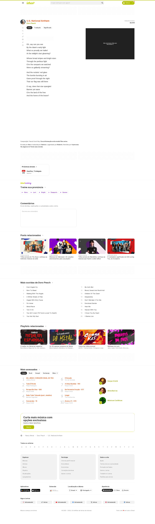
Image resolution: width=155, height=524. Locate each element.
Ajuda (102, 460)
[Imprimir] (23, 39)
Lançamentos (27, 477)
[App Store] (36, 490)
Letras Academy (77, 183)
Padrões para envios (106, 477)
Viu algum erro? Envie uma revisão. (31, 147)
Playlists (25, 470)
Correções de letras (67, 470)
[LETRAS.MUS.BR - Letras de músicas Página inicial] (30, 3)
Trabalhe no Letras (106, 473)
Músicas (25, 460)
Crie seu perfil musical (68, 460)
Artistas (25, 464)
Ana (29, 144)
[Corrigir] (23, 42)
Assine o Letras (66, 473)
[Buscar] (102, 3)
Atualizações (27, 473)
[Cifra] (23, 36)
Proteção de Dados (106, 467)
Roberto (59, 144)
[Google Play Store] (25, 490)
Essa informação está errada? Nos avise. (54, 141)
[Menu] (22, 3)
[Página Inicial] (21, 435)
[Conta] (133, 3)
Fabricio (43, 144)
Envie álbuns (65, 464)
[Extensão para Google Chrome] (54, 490)
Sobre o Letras (104, 470)
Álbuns (25, 467)
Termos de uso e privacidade (109, 464)
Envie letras (65, 467)
